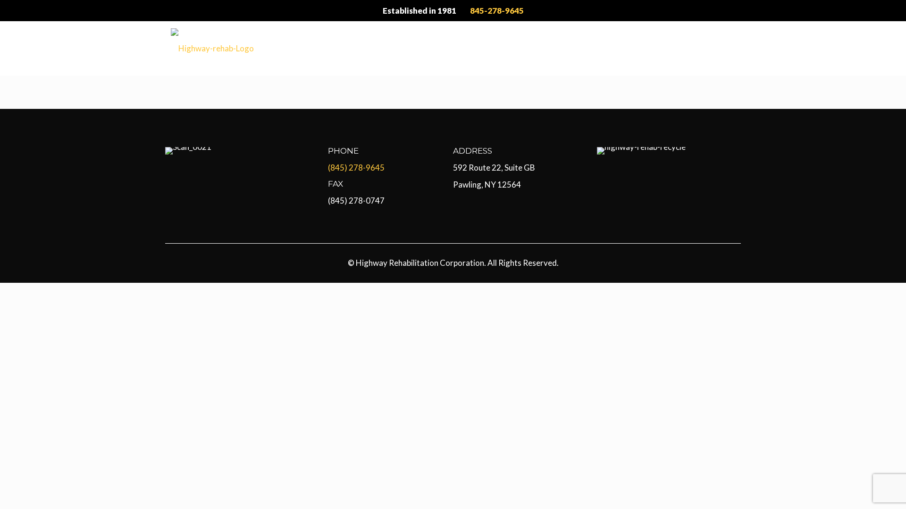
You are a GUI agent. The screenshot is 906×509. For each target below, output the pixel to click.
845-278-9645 (497, 11)
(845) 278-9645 (356, 167)
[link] (188, 151)
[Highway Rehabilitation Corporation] (212, 48)
